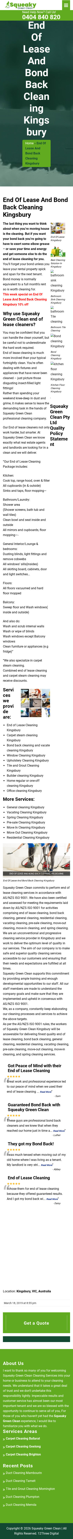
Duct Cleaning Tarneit (20, 1481)
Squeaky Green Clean (46, 1528)
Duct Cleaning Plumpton (22, 1497)
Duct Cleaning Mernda (21, 1505)
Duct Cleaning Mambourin (24, 1473)
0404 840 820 (41, 15)
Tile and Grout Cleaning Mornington (30, 1489)
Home (29, 143)
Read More (45, 1092)
